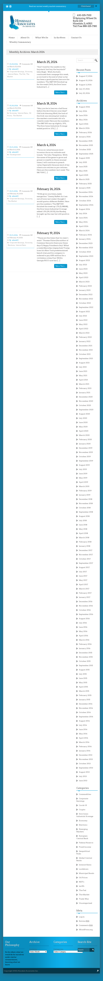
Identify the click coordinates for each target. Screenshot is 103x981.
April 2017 (83, 584)
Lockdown (83, 869)
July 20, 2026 (84, 93)
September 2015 (86, 665)
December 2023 (85, 243)
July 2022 (83, 316)
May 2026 (83, 120)
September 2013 (86, 768)
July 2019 (83, 469)
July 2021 (83, 367)
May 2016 (83, 631)
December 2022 (85, 294)
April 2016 (83, 636)
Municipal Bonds (86, 873)
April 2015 (83, 687)
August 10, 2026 (85, 80)
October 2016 (85, 610)
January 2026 (85, 137)
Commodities (85, 794)
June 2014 (83, 729)
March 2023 (84, 282)
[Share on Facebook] (10, 6)
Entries (84, 921)
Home (12, 37)
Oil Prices (83, 878)
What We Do (41, 37)
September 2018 (86, 512)
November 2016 (86, 606)
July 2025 (83, 162)
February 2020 (85, 439)
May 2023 (83, 273)
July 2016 (83, 623)
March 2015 (84, 691)
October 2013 (85, 764)
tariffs (81, 886)
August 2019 (84, 465)
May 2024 (83, 222)
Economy (28, 71)
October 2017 (85, 559)
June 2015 (83, 678)
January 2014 (84, 751)
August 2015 (84, 670)
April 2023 (83, 277)
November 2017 (86, 555)
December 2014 (85, 704)
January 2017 (84, 597)
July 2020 (83, 418)
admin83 (15, 69)
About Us (24, 37)
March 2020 (84, 435)
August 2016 (84, 619)
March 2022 (84, 333)
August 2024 (84, 209)
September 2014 (86, 717)
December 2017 (85, 550)
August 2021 (84, 363)
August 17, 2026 (85, 76)
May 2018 (83, 529)
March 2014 (84, 742)
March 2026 (84, 128)
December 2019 (85, 448)
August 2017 (84, 567)
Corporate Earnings (17, 71)
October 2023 (85, 252)
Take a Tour (59, 92)
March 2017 (84, 589)
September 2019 (86, 461)
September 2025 (86, 154)
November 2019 (86, 452)
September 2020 (86, 410)
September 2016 (86, 614)
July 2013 (83, 776)
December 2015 (85, 653)
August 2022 (84, 312)
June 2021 (83, 371)
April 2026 (83, 124)
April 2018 (83, 533)
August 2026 (84, 107)
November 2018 (86, 503)
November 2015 (86, 657)
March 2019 (84, 486)
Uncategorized (15, 155)
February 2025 (85, 184)
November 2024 (86, 196)
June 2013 (83, 781)
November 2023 (86, 248)
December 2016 (85, 601)
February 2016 (85, 644)
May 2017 (83, 580)
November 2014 (86, 708)
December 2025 (85, 141)
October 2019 (85, 457)
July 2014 (83, 725)
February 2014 (85, 746)
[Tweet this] (7, 6)
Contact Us (76, 37)
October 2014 (85, 712)
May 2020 (83, 427)
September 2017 (86, 563)
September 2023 (86, 256)
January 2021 (84, 393)
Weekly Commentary (20, 42)
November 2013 (86, 759)
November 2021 (86, 350)
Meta (79, 910)
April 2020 (83, 431)
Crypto (82, 810)
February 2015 (85, 695)
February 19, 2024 (48, 233)
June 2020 (83, 422)
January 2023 (84, 290)
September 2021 (86, 358)
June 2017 (83, 576)
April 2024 (83, 226)
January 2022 (84, 341)
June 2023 (83, 269)
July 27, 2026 (84, 89)
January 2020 (85, 444)
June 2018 (83, 525)
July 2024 (83, 213)
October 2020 (85, 405)
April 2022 (83, 329)
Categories (82, 788)
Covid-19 (83, 805)
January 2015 (84, 700)
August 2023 (84, 260)
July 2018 (83, 520)
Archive (33, 949)
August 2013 (84, 772)
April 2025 (83, 175)
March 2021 (84, 384)
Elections (11, 245)
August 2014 (84, 721)
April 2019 (83, 482)
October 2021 (85, 354)
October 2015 (85, 661)
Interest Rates (13, 74)
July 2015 (83, 674)
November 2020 (86, 401)
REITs (81, 882)
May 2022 (83, 324)
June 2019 (83, 474)
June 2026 (83, 115)
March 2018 (84, 538)
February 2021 (85, 388)
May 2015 (83, 683)
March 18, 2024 (47, 103)
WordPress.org (86, 930)
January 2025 (84, 188)
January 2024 (85, 239)
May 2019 (83, 478)
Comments (86, 925)
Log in (82, 917)
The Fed (22, 74)
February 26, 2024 (48, 189)
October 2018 (85, 508)
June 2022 (83, 320)
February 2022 (85, 337)
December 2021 (85, 346)
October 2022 (85, 303)
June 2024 (83, 218)
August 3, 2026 (85, 85)
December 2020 (86, 397)
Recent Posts (83, 70)
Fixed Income (85, 847)
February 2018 (85, 542)
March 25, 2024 (47, 62)
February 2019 (85, 491)
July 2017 (83, 572)
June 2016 (83, 627)
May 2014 (83, 734)
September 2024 (86, 205)
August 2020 (84, 414)
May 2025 (83, 171)
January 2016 (84, 648)
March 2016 (84, 640)
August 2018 (84, 516)
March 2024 (84, 231)
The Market (17, 116)
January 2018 (84, 546)
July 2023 (83, 265)
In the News (59, 37)
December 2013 (85, 755)
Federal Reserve (86, 843)
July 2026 (83, 111)
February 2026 (85, 132)
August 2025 (84, 158)
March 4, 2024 (46, 145)
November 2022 (86, 299)
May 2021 (83, 375)
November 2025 (86, 145)
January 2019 (84, 495)
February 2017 (85, 593)
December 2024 (86, 192)
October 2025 (85, 149)
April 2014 (83, 738)
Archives (81, 100)
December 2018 (85, 499)
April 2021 (83, 380)
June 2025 (83, 167)
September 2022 (86, 307)
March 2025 (84, 179)
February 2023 (85, 286)
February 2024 (85, 235)
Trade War (84, 899)
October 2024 (85, 201)
